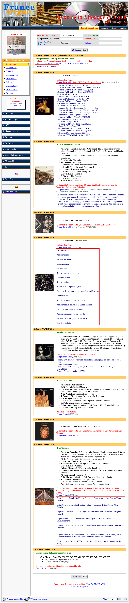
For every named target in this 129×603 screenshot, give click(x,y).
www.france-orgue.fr (79, 586)
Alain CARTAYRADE (95, 584)
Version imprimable (15, 599)
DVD (49, 42)
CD (42, 42)
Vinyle (42, 44)
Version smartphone (39, 599)
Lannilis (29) (16, 105)
